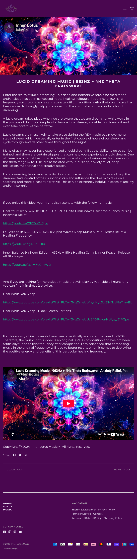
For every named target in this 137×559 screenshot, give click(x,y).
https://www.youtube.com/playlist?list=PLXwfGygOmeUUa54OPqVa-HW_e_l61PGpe (66, 319)
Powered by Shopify (10, 548)
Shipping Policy (113, 518)
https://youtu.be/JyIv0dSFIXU (24, 244)
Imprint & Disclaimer (84, 509)
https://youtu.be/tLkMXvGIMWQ (27, 264)
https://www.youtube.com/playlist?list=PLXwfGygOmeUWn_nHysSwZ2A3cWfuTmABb (67, 302)
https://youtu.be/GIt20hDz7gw (25, 223)
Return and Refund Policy (86, 518)
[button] (131, 8)
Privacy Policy (106, 509)
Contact (98, 513)
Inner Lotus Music (7, 506)
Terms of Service (81, 513)
